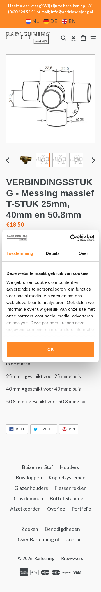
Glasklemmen (28, 498)
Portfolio (81, 509)
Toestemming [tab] (19, 253)
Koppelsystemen (67, 477)
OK (50, 349)
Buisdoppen (29, 477)
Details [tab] (52, 253)
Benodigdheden (62, 529)
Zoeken (29, 529)
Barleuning (44, 558)
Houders (69, 467)
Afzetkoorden (25, 509)
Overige (56, 509)
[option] (25, 160)
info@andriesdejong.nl (72, 11)
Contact (74, 539)
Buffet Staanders (69, 498)
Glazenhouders (31, 488)
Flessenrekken (70, 488)
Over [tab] (83, 253)
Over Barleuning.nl (38, 539)
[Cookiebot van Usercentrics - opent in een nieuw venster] (71, 238)
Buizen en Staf (37, 467)
